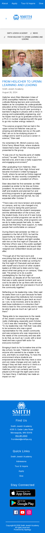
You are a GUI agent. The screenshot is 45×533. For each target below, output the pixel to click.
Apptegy (27, 530)
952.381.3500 (21, 436)
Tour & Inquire (28, 3)
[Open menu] (6, 18)
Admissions (21, 461)
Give (41, 3)
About (5, 3)
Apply (14, 3)
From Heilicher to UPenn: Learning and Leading (25, 38)
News (35, 33)
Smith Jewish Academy (17, 33)
